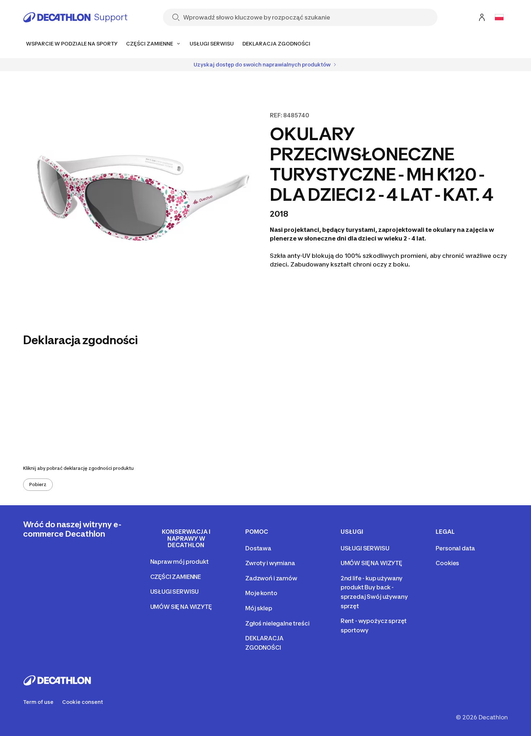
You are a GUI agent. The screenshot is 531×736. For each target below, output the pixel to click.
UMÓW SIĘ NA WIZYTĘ (181, 606)
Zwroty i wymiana (270, 563)
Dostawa (258, 548)
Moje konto (261, 593)
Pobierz (38, 484)
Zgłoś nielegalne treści (277, 623)
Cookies (447, 563)
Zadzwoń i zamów (271, 578)
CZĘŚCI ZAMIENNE (175, 576)
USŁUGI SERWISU (174, 591)
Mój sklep (258, 608)
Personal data (455, 548)
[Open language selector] (499, 17)
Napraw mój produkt (179, 561)
